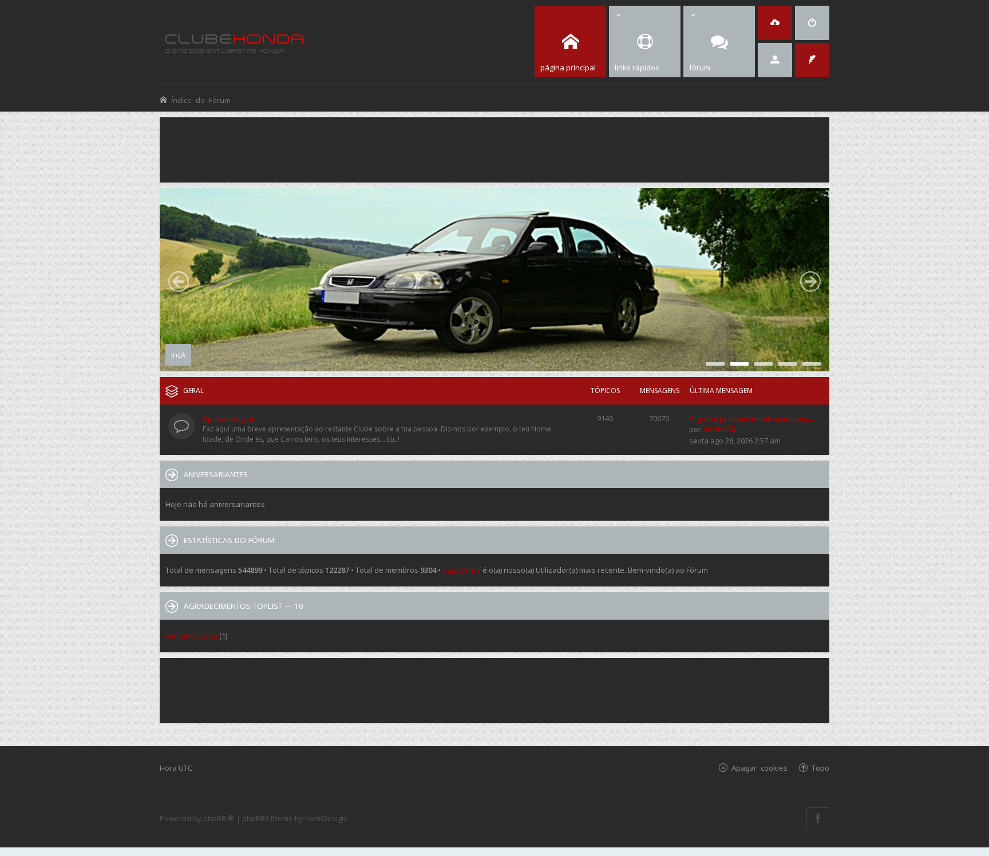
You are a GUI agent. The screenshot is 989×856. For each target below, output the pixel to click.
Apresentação (228, 418)
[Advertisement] (494, 149)
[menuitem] (812, 23)
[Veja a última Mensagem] (732, 429)
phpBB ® (219, 818)
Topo (820, 767)
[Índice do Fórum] (234, 41)
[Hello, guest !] (775, 60)
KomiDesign (325, 818)
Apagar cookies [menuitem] (759, 767)
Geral (193, 390)
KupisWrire (461, 570)
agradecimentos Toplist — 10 (243, 606)
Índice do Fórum (201, 100)
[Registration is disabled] (775, 23)
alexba (715, 429)
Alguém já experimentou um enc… (751, 418)
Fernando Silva (191, 636)
